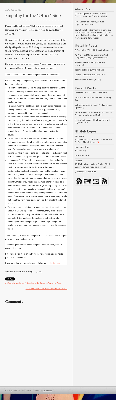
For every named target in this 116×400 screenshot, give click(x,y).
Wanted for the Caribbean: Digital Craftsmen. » (46, 288)
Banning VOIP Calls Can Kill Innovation (91, 92)
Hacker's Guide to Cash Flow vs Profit (90, 74)
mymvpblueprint (82, 155)
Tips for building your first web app (89, 70)
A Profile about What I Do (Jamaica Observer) (94, 50)
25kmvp (78, 160)
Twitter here (55, 263)
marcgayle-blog (82, 147)
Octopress (47, 390)
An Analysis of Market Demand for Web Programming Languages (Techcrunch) (92, 56)
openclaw (79, 136)
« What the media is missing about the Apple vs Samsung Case (33, 283)
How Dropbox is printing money (88, 79)
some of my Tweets (90, 38)
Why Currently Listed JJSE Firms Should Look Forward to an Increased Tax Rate (94, 113)
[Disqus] (36, 345)
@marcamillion (81, 171)
